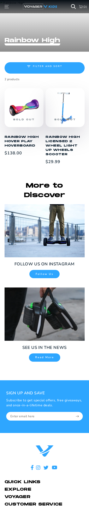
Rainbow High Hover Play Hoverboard (22, 141)
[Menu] (6, 6)
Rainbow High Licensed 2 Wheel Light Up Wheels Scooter (63, 145)
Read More (44, 357)
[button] (73, 6)
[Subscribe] (77, 416)
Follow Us (44, 274)
